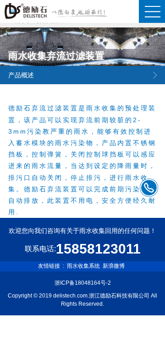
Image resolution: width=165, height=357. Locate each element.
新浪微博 (114, 266)
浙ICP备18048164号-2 (83, 283)
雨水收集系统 (83, 266)
